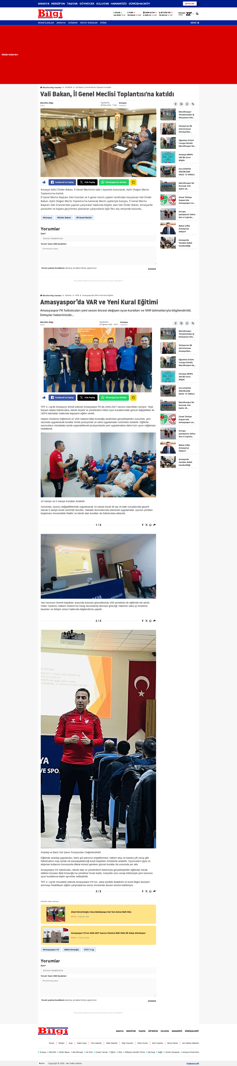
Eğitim (112, 1052)
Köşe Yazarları (127, 1043)
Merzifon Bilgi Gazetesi (52, 87)
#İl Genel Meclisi (84, 217)
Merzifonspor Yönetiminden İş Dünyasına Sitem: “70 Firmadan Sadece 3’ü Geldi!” (187, 114)
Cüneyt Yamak (101, 1052)
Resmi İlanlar (172, 1043)
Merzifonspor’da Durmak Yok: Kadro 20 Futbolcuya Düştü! (187, 186)
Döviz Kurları (142, 1043)
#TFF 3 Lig (89, 949)
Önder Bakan (63, 1052)
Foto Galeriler (96, 1043)
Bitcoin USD (166, 12)
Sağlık (159, 1052)
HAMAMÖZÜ (119, 3)
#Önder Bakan (64, 217)
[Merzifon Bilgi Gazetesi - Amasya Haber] (53, 1030)
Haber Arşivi (82, 1043)
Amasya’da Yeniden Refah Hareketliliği (185, 243)
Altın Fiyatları (157, 1043)
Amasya (122, 103)
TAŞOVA (72, 3)
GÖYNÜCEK (87, 3)
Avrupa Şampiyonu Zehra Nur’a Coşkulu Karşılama (187, 214)
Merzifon (51, 1052)
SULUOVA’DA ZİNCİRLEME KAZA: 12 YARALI (186, 171)
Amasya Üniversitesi (190, 1052)
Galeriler (68, 295)
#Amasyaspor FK (51, 949)
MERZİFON (58, 3)
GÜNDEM (72, 23)
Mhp (119, 1052)
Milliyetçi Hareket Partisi (134, 1052)
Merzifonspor (77, 1052)
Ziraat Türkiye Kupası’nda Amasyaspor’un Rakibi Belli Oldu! (187, 200)
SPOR (77, 295)
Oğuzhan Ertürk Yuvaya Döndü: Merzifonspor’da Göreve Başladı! (186, 143)
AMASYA (43, 3)
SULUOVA (102, 3)
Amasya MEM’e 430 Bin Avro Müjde (186, 157)
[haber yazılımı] (193, 1063)
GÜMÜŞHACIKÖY (139, 3)
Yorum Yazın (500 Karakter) (54, 244)
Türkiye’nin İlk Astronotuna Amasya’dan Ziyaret (185, 129)
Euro (131, 12)
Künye (51, 1043)
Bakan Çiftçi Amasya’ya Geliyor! (184, 228)
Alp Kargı (150, 1052)
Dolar (117, 12)
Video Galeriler (112, 1043)
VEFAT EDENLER (89, 23)
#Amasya (47, 217)
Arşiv (71, 1043)
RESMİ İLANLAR (46, 23)
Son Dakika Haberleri (190, 1043)
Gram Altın (150, 12)
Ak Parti (88, 1052)
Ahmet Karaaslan (172, 1052)
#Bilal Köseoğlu (71, 949)
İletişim (61, 1043)
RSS (43, 1063)
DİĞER (103, 23)
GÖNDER (152, 269)
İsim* (43, 233)
